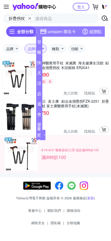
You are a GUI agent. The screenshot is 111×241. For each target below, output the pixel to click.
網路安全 (38, 222)
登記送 (39, 43)
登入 (81, 6)
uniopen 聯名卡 (61, 31)
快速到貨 (39, 63)
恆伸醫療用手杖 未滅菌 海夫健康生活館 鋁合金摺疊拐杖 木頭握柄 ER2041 (73, 65)
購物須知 (73, 210)
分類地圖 (73, 222)
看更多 (39, 135)
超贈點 (95, 31)
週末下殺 (39, 105)
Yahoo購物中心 (34, 6)
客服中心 (35, 210)
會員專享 (39, 115)
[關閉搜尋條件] (29, 18)
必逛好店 (39, 95)
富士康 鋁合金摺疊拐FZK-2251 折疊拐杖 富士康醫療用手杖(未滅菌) (73, 103)
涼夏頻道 (39, 84)
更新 (90, 197)
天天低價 (39, 74)
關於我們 (54, 210)
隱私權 (56, 222)
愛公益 (39, 126)
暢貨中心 (39, 53)
